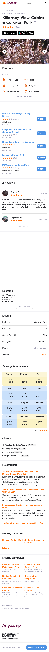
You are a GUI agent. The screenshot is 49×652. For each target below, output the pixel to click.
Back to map (9, 10)
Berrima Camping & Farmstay (11, 577)
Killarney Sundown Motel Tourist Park (11, 565)
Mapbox (6, 608)
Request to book (35, 647)
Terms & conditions (10, 639)
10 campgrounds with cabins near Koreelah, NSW (22, 506)
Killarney (6, 548)
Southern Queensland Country (16, 13)
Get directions (24, 307)
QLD (3, 13)
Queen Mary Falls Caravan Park (32, 565)
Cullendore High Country (31, 589)
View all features (24, 97)
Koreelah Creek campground (31, 577)
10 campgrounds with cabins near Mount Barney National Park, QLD (20, 472)
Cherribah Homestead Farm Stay (12, 589)
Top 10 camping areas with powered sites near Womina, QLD (23, 490)
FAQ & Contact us (9, 635)
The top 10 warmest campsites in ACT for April (23, 523)
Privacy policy (8, 637)
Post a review (25, 227)
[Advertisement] (24, 259)
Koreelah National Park (12, 540)
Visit (44, 354)
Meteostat (43, 430)
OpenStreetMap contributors (20, 608)
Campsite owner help (11, 633)
